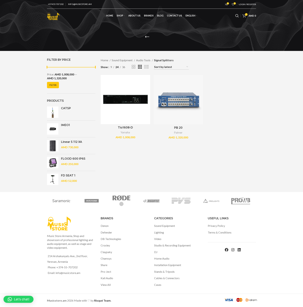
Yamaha (125, 132)
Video (157, 238)
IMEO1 (65, 125)
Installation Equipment (167, 265)
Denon (105, 225)
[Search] (237, 15)
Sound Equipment (122, 60)
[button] (18, 299)
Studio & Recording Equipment (172, 245)
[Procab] (163, 201)
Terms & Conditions (219, 232)
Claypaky (106, 252)
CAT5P (66, 108)
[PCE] (253, 201)
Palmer (178, 132)
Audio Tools (143, 60)
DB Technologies (111, 238)
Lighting (159, 232)
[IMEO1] (52, 129)
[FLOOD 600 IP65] (52, 162)
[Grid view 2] (134, 66)
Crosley (105, 245)
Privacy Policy (216, 225)
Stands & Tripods (164, 271)
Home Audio (161, 258)
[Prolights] (133, 201)
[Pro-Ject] (193, 201)
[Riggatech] (74, 201)
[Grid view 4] (146, 66)
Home (105, 60)
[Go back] (147, 36)
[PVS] (103, 201)
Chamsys (106, 258)
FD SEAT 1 (68, 175)
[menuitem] (191, 15)
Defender (106, 232)
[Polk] (223, 201)
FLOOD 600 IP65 (73, 158)
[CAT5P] (52, 112)
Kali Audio (107, 278)
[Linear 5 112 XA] (52, 145)
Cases (157, 284)
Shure (104, 265)
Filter (52, 85)
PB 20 (178, 127)
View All (106, 284)
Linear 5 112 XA (71, 142)
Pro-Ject (106, 271)
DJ (155, 252)
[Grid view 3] (140, 66)
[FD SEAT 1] (52, 179)
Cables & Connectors (167, 278)
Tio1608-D (125, 127)
